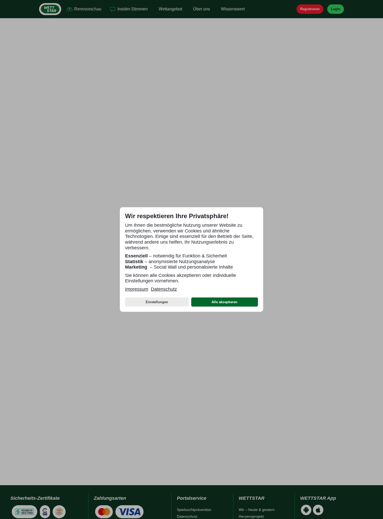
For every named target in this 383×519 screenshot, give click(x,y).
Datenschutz (164, 289)
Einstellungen (157, 302)
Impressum (136, 289)
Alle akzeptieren (224, 302)
